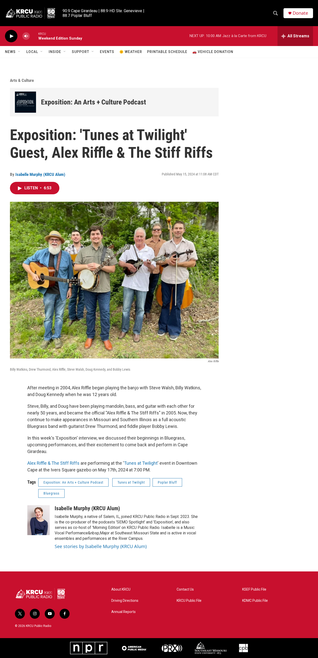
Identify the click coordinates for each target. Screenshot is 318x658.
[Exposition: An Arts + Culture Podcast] (25, 102)
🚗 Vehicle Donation (212, 52)
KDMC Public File (255, 601)
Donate (300, 13)
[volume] (26, 36)
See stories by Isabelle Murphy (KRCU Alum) (101, 546)
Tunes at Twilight (141, 463)
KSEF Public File (254, 589)
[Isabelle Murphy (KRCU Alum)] (38, 520)
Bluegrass (51, 493)
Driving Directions (124, 601)
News (10, 52)
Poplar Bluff (167, 482)
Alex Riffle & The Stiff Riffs (53, 463)
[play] (11, 36)
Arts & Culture (22, 80)
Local (32, 52)
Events (107, 52)
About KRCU (120, 589)
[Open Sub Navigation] (19, 52)
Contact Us (185, 589)
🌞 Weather (130, 52)
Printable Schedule (167, 52)
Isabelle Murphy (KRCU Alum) (40, 174)
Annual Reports (123, 612)
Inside (55, 52)
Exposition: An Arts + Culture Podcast (93, 102)
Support (80, 52)
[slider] (34, 36)
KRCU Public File (189, 601)
